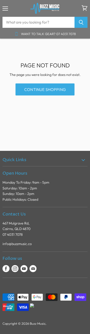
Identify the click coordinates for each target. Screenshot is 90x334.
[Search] (81, 22)
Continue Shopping (45, 89)
